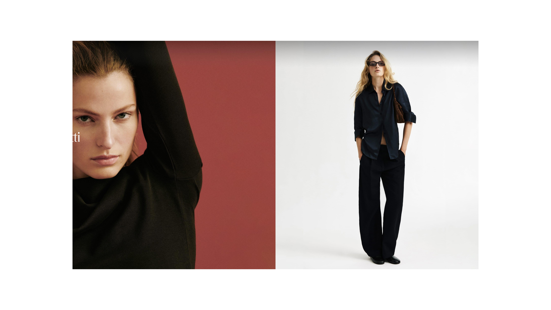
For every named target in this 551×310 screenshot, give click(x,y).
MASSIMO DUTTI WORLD (42, 5)
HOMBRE (20, 5)
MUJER (6, 5)
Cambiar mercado (509, 303)
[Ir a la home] (92, 4)
